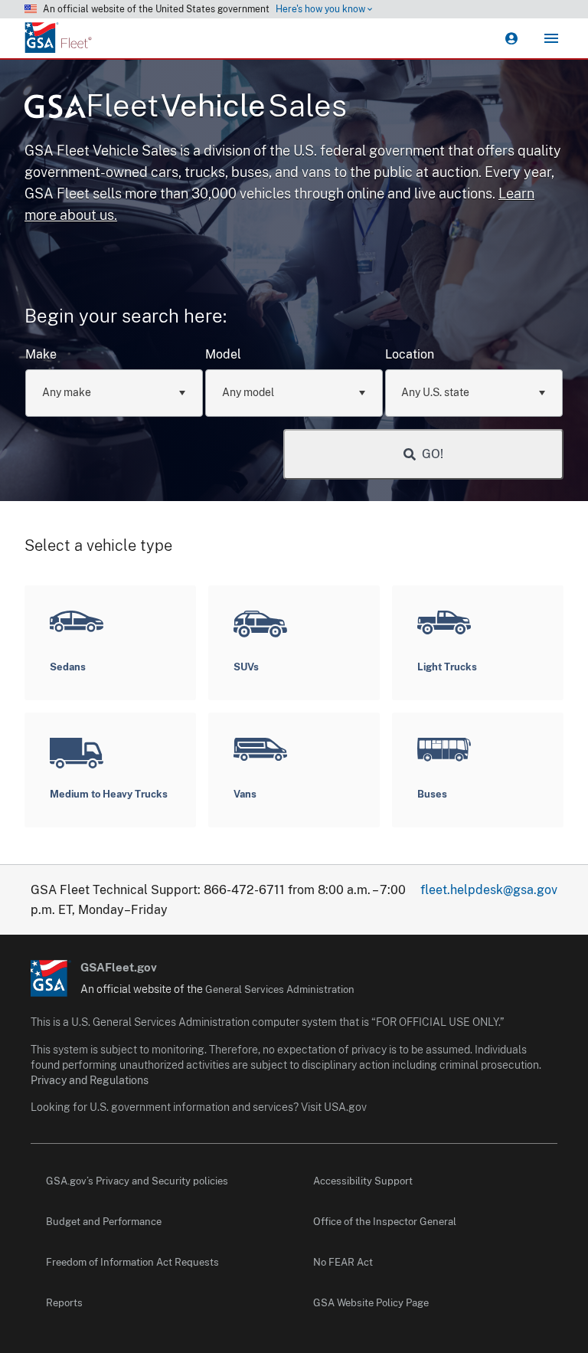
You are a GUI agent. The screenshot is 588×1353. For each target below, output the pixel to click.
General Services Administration (279, 989)
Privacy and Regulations (90, 1080)
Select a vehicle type (98, 545)
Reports (64, 1303)
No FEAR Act (343, 1262)
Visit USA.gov (334, 1107)
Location (409, 354)
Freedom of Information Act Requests (132, 1262)
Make (41, 354)
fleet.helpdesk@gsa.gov (488, 890)
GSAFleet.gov (118, 967)
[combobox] (114, 393)
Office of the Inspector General (384, 1221)
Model (223, 354)
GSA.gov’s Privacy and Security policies (137, 1181)
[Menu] (551, 38)
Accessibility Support (363, 1181)
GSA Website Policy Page (371, 1303)
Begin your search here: (125, 316)
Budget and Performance (104, 1221)
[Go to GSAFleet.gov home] (51, 978)
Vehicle (216, 105)
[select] (182, 393)
